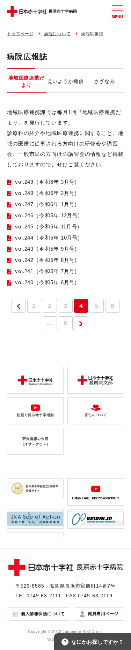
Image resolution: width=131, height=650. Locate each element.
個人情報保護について (43, 613)
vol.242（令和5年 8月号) (46, 260)
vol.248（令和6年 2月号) (46, 193)
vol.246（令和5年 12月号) (47, 215)
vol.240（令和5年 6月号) (46, 282)
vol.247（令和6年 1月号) (46, 204)
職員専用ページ (103, 613)
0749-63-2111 (44, 595)
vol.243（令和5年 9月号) (46, 249)
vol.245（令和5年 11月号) (47, 226)
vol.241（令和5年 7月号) (46, 271)
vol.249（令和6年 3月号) (46, 182)
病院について (57, 33)
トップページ (20, 33)
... (49, 323)
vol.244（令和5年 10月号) (47, 238)
